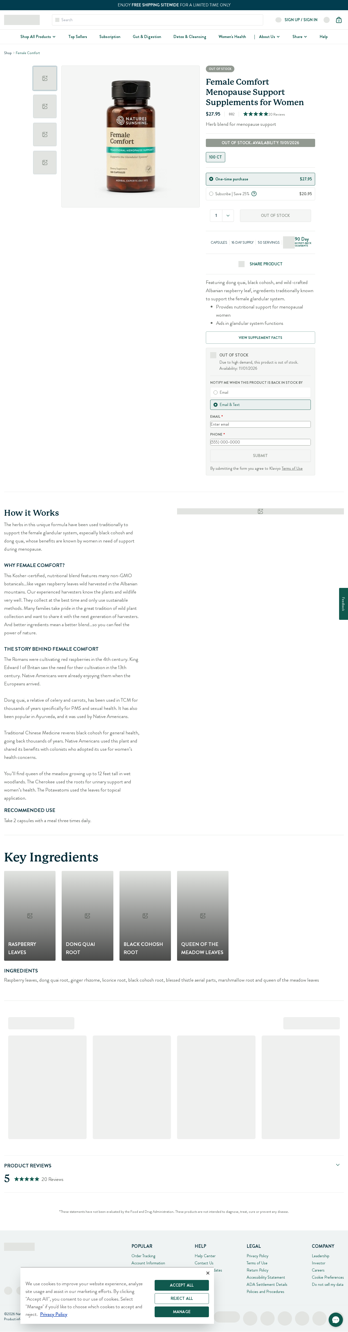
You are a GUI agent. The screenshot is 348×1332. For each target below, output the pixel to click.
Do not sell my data (327, 1284)
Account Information (148, 1263)
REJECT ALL (182, 1298)
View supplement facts (260, 337)
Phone (216, 434)
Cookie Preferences (328, 1277)
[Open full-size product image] (130, 136)
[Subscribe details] (254, 193)
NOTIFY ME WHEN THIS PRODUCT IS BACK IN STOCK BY (256, 382)
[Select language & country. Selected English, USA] (327, 20)
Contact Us (204, 1263)
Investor (318, 1263)
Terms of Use (292, 468)
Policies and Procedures (265, 1291)
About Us (267, 37)
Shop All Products (35, 37)
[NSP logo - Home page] (22, 20)
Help (324, 37)
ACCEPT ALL (182, 1285)
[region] (117, 1295)
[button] (336, 1320)
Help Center (205, 1256)
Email (215, 416)
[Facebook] (8, 1291)
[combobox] (228, 215)
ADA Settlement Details (267, 1284)
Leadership (320, 1256)
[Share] (304, 37)
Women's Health (232, 37)
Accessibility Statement (266, 1277)
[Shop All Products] (53, 37)
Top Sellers (77, 37)
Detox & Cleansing (189, 37)
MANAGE (182, 1312)
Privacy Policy (257, 1256)
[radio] (211, 179)
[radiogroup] (260, 157)
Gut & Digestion (147, 37)
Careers (318, 1270)
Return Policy (257, 1270)
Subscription (110, 37)
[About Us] (277, 37)
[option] (45, 78)
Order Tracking (143, 1256)
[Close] (207, 1273)
